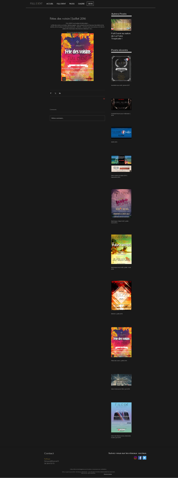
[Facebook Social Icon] (140, 458)
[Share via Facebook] (51, 93)
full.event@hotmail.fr (51, 461)
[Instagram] (135, 458)
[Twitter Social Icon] (144, 458)
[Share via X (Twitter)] (55, 93)
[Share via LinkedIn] (60, 93)
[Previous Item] (114, 24)
